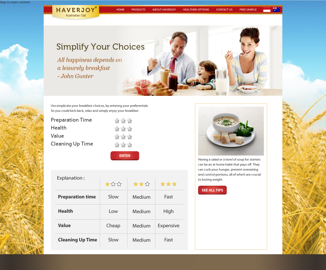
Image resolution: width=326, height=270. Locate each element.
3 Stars (129, 121)
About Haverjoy (164, 9)
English (276, 9)
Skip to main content (15, 2)
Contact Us (224, 9)
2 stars (122, 121)
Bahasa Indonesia (266, 9)
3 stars (129, 129)
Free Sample (248, 9)
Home (120, 9)
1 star (116, 129)
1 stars (116, 121)
